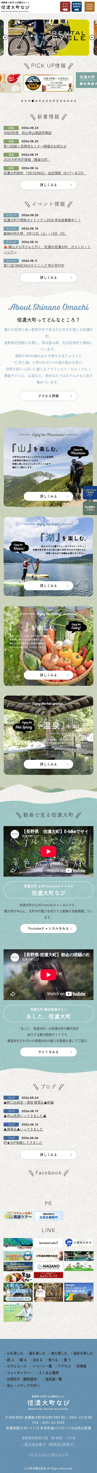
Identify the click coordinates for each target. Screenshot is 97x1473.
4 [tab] (33, 101)
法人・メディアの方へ (23, 1385)
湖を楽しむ (37, 1353)
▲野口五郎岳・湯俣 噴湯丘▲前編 (29, 1102)
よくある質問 (49, 1372)
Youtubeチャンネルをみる (48, 928)
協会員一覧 (53, 1379)
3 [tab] (29, 101)
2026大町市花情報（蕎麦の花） (27, 159)
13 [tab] (65, 101)
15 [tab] (72, 101)
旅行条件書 (33, 1444)
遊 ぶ (10, 1360)
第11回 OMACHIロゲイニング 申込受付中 (34, 265)
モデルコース (17, 1366)
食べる (53, 1360)
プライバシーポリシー (47, 1454)
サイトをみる (48, 1052)
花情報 (81, 1366)
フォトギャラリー (20, 1372)
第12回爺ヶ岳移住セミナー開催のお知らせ (35, 146)
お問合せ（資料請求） (23, 1379)
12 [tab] (61, 101)
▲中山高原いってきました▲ (25, 1116)
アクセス (64, 1366)
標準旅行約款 (59, 1444)
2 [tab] (26, 101)
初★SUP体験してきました (23, 1142)
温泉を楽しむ (83, 1353)
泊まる (38, 1360)
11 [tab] (58, 101)
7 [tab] (43, 101)
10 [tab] (54, 101)
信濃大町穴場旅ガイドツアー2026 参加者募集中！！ (42, 220)
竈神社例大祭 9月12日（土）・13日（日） (35, 233)
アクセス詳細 (48, 396)
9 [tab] (50, 101)
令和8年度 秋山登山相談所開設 (28, 133)
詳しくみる (48, 185)
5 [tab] (36, 101)
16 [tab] (75, 101)
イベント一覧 (42, 1366)
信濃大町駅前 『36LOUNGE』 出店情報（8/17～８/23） (45, 173)
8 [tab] (47, 101)
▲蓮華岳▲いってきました (23, 1129)
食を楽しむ (59, 1353)
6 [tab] (40, 101)
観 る (23, 1360)
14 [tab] (68, 101)
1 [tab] (22, 101)
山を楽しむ (15, 1353)
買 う (67, 1360)
